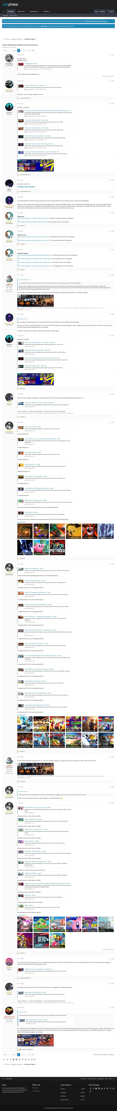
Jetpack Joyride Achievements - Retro (35, 992)
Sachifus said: (22, 1012)
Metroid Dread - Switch (31, 512)
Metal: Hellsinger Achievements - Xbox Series (37, 136)
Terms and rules (91, 1078)
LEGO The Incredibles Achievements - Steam (37, 592)
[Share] (109, 55)
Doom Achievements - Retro (32, 427)
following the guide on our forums (96, 21)
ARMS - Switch (28, 905)
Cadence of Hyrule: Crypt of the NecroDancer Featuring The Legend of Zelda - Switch (49, 883)
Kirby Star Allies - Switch (31, 841)
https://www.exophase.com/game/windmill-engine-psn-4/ (34, 266)
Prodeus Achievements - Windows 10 (35, 85)
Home (110, 1078)
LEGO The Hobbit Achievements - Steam (36, 643)
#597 (112, 803)
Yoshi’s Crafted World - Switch (33, 819)
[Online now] (9, 282)
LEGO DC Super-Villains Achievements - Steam (38, 604)
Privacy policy (100, 1078)
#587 (112, 231)
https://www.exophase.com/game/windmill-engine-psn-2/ (34, 255)
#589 (112, 275)
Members (46, 11)
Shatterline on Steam (30, 63)
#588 (112, 249)
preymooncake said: (24, 279)
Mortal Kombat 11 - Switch (32, 464)
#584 (112, 180)
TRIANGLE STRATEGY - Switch (33, 873)
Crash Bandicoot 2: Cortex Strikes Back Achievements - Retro (42, 439)
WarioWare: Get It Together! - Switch (35, 851)
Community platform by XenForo (58, 1108)
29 (16, 50)
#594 (112, 564)
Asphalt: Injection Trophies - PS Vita (34, 580)
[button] (26, 11)
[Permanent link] (36, 187)
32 (24, 50)
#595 (112, 757)
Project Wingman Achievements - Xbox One (37, 350)
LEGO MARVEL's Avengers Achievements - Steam (38, 669)
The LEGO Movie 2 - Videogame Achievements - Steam (40, 616)
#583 (112, 103)
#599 (112, 983)
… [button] (10, 50)
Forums (11, 11)
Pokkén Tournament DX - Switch (33, 568)
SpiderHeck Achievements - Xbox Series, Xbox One (39, 144)
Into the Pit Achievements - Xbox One (35, 366)
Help (106, 1078)
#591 (112, 335)
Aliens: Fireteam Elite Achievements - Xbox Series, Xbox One (42, 358)
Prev (5, 50)
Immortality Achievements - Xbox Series (36, 120)
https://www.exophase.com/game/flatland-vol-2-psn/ (33, 237)
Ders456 (82, 1099)
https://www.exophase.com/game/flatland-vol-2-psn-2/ (33, 240)
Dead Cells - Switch (30, 895)
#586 (112, 212)
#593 (112, 422)
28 (13, 50)
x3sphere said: (22, 319)
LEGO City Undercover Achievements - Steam (37, 693)
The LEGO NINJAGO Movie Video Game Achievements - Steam (42, 655)
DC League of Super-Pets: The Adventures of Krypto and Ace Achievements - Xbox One (49, 110)
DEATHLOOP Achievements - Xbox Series (36, 128)
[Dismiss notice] (113, 21)
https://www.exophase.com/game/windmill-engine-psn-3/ (34, 262)
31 (21, 50)
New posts (5, 15)
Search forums (13, 15)
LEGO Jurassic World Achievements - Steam (37, 705)
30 (18, 50)
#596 (112, 787)
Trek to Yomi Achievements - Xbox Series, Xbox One (39, 342)
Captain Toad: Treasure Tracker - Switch (35, 829)
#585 (112, 197)
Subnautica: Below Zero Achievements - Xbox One (39, 403)
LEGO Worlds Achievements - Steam (35, 681)
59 (29, 50)
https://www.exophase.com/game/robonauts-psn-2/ (32, 218)
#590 (112, 314)
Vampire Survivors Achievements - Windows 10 (38, 969)
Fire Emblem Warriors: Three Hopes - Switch (37, 807)
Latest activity (36, 1091)
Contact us (83, 1078)
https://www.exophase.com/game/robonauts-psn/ (32, 222)
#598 (112, 958)
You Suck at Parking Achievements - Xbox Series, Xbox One (41, 152)
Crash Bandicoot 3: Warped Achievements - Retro (39, 488)
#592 (112, 394)
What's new (21, 11)
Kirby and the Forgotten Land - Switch (35, 500)
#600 (112, 1007)
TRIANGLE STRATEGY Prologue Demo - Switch (37, 861)
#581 (112, 55)
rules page (43, 26)
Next (32, 50)
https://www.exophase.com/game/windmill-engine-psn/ (34, 259)
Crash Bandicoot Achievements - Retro (35, 476)
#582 (112, 81)
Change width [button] (8, 1078)
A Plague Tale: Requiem (26, 187)
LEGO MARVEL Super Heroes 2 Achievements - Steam (40, 630)
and (27, 1049)
